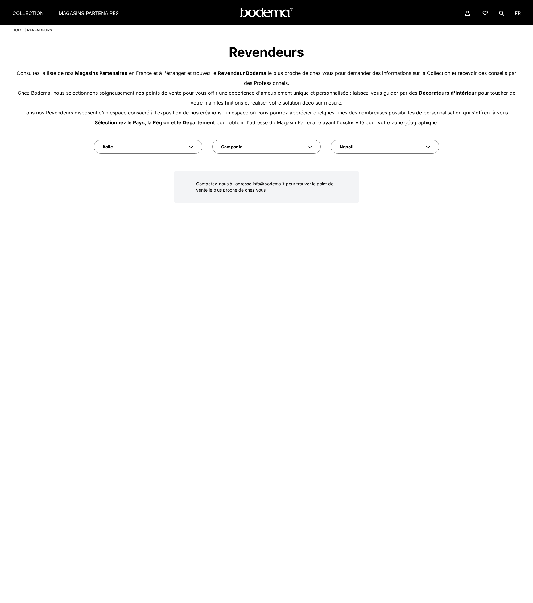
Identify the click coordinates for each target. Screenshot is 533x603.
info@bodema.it (269, 183)
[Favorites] (485, 13)
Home (17, 30)
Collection (28, 13)
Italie (108, 146)
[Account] (467, 13)
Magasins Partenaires (89, 13)
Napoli (346, 146)
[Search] (501, 13)
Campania (231, 146)
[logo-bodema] (266, 12)
